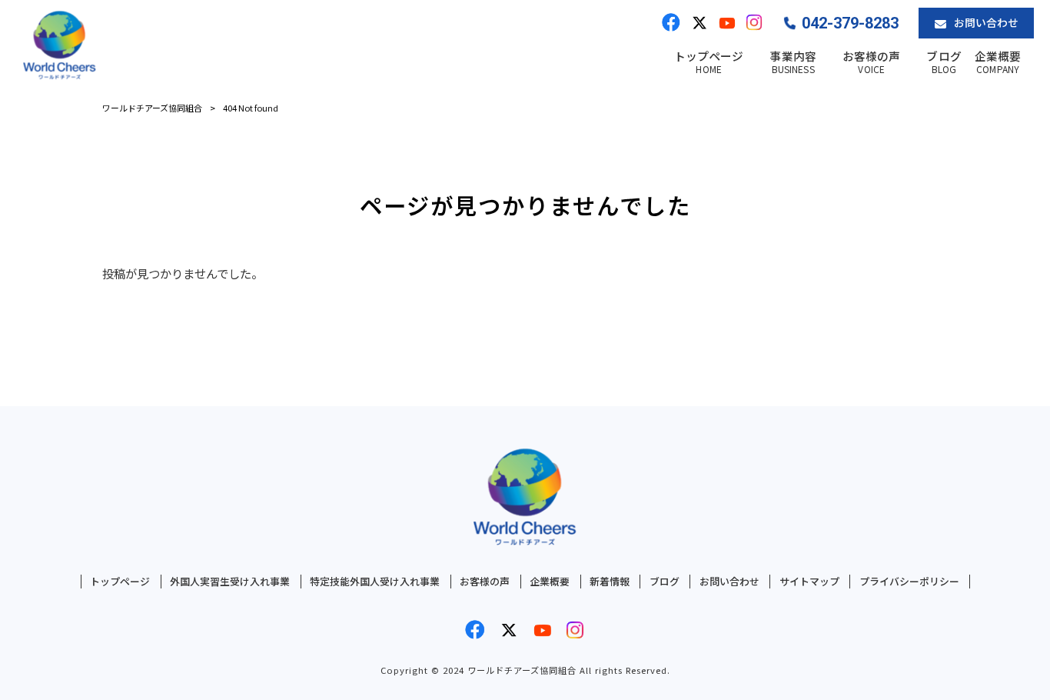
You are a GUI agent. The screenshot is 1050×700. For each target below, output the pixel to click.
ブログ (665, 581)
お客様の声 (485, 581)
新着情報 (610, 581)
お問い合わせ (729, 581)
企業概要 (550, 581)
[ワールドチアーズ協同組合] (59, 46)
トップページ (120, 581)
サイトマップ (809, 581)
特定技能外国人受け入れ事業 (375, 581)
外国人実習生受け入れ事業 (230, 581)
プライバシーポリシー (909, 581)
